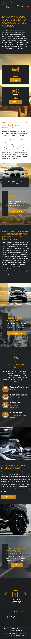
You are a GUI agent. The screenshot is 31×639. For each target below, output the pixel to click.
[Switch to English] (25, 6)
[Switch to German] (22, 6)
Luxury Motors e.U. (12, 633)
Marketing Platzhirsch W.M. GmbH (18, 635)
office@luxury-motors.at (17, 617)
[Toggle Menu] (18, 6)
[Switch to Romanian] (28, 6)
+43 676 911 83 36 (17, 611)
